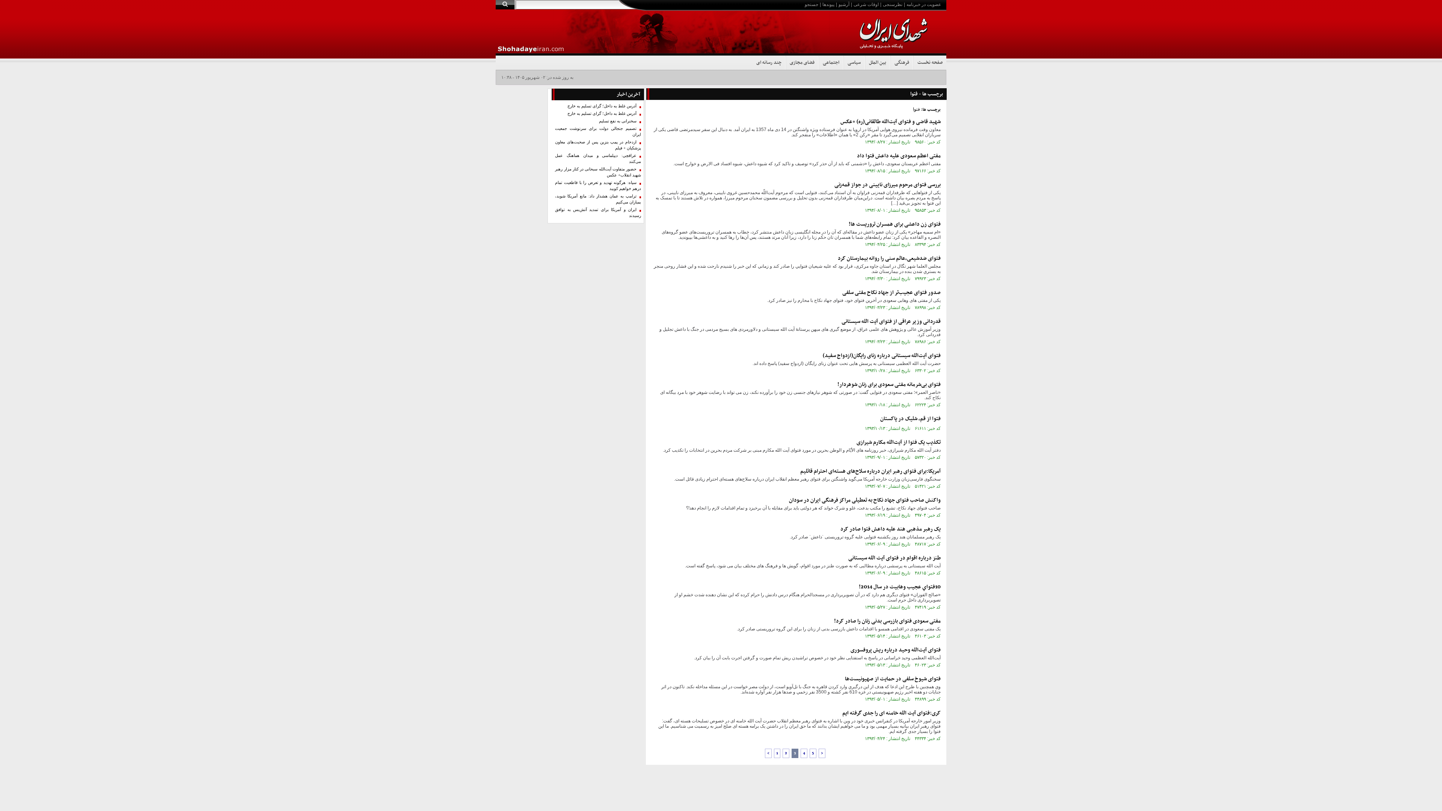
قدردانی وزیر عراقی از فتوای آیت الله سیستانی (891, 321)
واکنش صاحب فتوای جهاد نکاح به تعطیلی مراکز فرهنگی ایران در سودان (865, 500)
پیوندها (828, 4)
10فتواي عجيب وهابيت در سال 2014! (900, 587)
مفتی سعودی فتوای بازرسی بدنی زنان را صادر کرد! (887, 621)
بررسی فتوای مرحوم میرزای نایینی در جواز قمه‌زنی (887, 185)
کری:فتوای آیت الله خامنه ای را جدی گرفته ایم (891, 713)
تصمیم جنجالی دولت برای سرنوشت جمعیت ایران (598, 132)
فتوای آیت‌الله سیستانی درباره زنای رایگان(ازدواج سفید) (882, 355)
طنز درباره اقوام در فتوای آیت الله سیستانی (894, 558)
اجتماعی (831, 63)
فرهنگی (901, 63)
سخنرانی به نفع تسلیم (618, 121)
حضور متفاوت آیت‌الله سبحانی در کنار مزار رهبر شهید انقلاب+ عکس (598, 172)
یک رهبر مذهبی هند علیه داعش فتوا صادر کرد (890, 529)
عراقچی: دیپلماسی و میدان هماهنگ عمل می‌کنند (598, 159)
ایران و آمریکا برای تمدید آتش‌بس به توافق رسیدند (598, 213)
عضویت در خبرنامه (924, 4)
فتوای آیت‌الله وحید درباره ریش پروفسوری (896, 650)
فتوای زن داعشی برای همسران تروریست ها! (895, 224)
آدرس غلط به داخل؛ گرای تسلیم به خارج (602, 106)
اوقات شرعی (866, 4)
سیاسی (854, 63)
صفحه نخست (930, 63)
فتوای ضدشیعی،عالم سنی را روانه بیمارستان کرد (889, 258)
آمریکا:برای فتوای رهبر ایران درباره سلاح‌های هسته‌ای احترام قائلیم (870, 471)
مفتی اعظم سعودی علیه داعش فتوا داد (899, 156)
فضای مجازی (802, 63)
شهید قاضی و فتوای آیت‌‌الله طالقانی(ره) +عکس (890, 122)
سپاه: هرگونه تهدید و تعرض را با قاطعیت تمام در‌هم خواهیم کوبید (598, 186)
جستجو (811, 4)
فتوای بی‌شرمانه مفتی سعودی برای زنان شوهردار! (889, 384)
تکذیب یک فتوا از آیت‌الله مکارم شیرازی (899, 442)
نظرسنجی (892, 4)
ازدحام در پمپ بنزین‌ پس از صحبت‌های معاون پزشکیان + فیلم (598, 145)
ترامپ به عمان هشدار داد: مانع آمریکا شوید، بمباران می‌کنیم (598, 199)
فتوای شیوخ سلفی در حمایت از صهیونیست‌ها (893, 679)
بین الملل (877, 63)
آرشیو (844, 4)
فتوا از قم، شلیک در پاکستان (910, 419)
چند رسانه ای (768, 63)
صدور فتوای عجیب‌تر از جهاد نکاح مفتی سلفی (891, 292)
